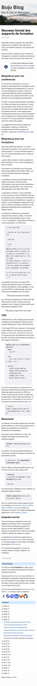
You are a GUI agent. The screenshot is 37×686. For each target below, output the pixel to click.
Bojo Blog (12, 7)
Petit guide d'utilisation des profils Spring (18, 635)
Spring (28, 589)
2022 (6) (6, 614)
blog (27, 84)
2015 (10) (7, 652)
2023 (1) (6, 611)
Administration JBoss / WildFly (22, 505)
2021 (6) (6, 617)
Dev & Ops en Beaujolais (15, 12)
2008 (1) (6, 668)
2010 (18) (7, 665)
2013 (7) (6, 657)
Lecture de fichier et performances (15, 627)
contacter (17, 576)
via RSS (14, 677)
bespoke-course (15, 539)
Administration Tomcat (19, 512)
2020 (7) (6, 619)
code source (16, 544)
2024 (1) (6, 609)
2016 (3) (6, 649)
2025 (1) (6, 606)
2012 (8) (6, 660)
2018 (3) (6, 644)
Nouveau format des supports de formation (18, 638)
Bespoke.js (26, 132)
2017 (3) (6, 646)
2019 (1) (6, 641)
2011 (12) (7, 662)
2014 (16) (7, 654)
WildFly (4, 591)
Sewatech (23, 65)
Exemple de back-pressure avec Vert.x (17, 622)
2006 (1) (6, 673)
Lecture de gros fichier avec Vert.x (15, 625)
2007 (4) (6, 670)
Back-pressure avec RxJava (13, 633)
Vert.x (33, 589)
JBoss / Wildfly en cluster (10, 508)
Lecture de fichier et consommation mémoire (19, 630)
